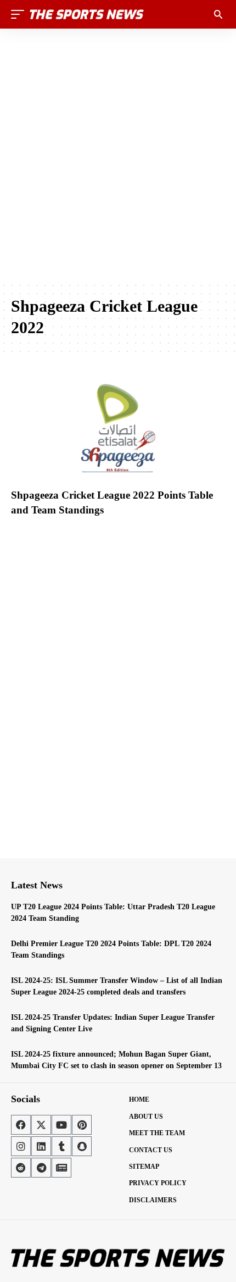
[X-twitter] (41, 1125)
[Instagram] (21, 1146)
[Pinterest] (82, 1125)
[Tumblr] (61, 1146)
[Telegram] (41, 1168)
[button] (20, 14)
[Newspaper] (61, 1168)
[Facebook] (21, 1125)
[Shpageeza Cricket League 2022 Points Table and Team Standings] (118, 423)
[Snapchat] (82, 1146)
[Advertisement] (118, 155)
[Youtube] (61, 1125)
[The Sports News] (87, 14)
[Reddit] (21, 1168)
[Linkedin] (41, 1146)
